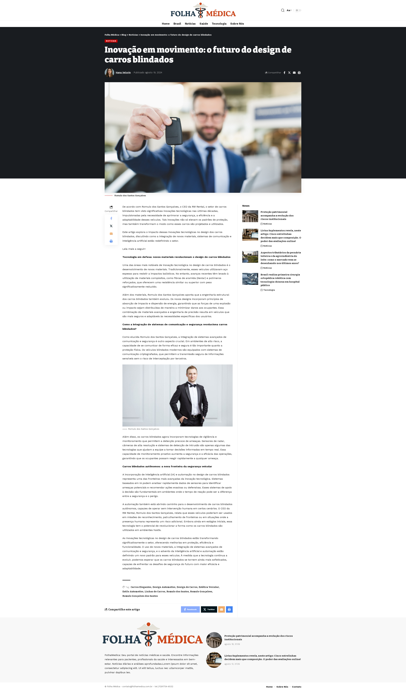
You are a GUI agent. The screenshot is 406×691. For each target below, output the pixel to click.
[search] (282, 10)
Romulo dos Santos (178, 591)
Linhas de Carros (155, 591)
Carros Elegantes (141, 587)
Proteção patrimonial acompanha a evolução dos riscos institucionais (277, 216)
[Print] (299, 72)
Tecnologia (269, 290)
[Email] (294, 72)
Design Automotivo (164, 587)
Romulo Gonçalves (201, 591)
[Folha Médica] (203, 10)
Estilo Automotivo (132, 591)
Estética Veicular (209, 587)
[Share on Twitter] (289, 72)
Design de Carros (187, 587)
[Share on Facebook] (284, 72)
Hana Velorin (123, 72)
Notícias (111, 41)
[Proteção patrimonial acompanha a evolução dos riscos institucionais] (250, 216)
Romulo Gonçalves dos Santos (140, 596)
